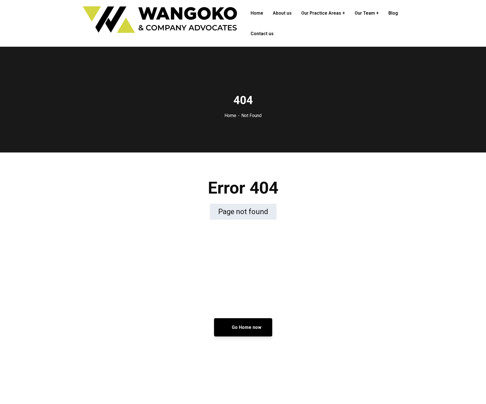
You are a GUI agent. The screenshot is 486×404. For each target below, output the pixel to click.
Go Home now (246, 327)
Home (230, 115)
